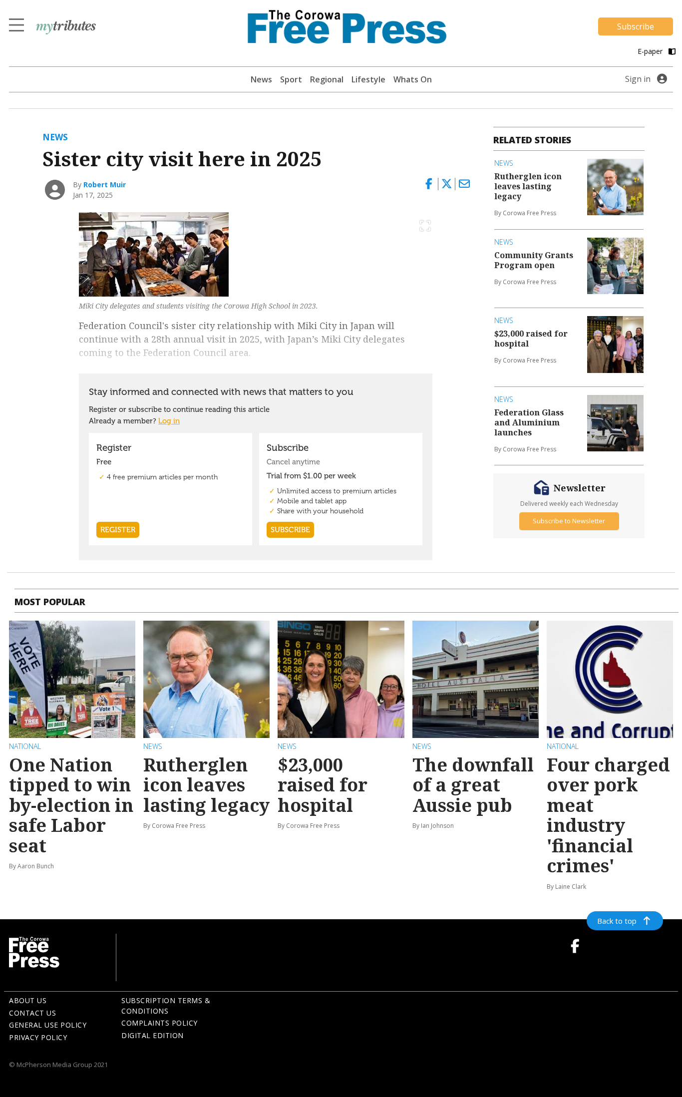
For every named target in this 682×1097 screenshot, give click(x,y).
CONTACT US (32, 1013)
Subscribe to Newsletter (569, 520)
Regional (326, 79)
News (261, 79)
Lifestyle (368, 79)
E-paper (651, 51)
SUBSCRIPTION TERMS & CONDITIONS (165, 1006)
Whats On (412, 79)
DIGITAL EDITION (152, 1035)
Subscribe (635, 26)
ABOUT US (27, 1000)
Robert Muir (104, 184)
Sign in (638, 78)
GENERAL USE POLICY (47, 1025)
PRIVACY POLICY (38, 1037)
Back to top (617, 921)
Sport (291, 79)
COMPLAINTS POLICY (159, 1023)
